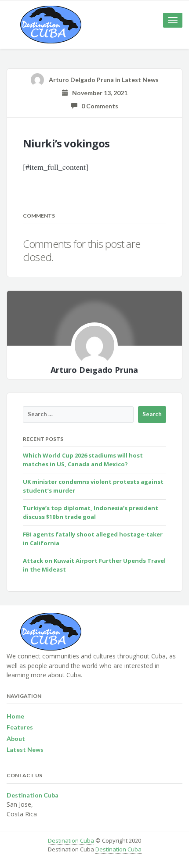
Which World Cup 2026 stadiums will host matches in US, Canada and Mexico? (83, 459)
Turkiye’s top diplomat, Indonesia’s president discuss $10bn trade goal (90, 512)
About (16, 738)
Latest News (140, 79)
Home (15, 716)
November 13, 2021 (97, 93)
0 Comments (97, 106)
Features (20, 727)
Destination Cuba (71, 840)
